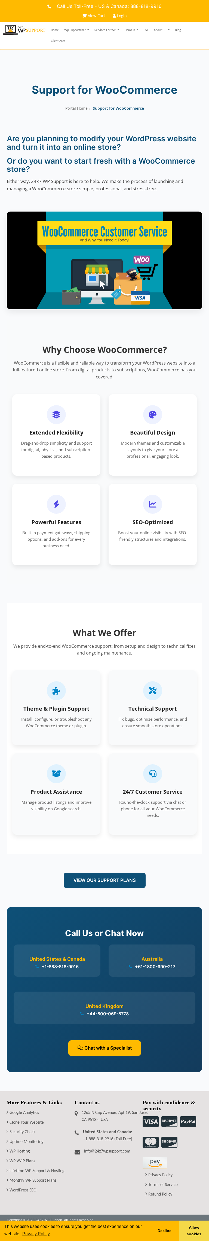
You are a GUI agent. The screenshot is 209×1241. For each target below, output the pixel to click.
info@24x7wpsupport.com (107, 1151)
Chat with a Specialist (107, 1048)
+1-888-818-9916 (60, 966)
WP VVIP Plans (22, 1161)
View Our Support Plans (104, 880)
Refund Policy (160, 1194)
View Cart (96, 15)
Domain (130, 30)
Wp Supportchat (75, 30)
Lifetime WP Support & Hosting (37, 1171)
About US (160, 30)
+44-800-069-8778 (107, 1013)
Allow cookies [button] (194, 1230)
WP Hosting (20, 1151)
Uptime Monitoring (27, 1142)
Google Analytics (24, 1113)
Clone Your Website (27, 1122)
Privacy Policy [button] (36, 1233)
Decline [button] (164, 1230)
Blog (178, 30)
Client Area (58, 41)
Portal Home (76, 108)
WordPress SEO (23, 1190)
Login (121, 15)
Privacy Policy (160, 1175)
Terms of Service (163, 1185)
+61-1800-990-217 (154, 966)
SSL (146, 30)
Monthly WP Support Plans (33, 1180)
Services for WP (105, 30)
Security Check (22, 1132)
